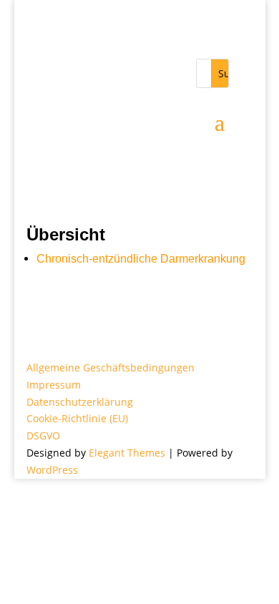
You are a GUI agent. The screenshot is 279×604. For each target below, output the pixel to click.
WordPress (52, 470)
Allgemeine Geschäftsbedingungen (110, 367)
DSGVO (43, 435)
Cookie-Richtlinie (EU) (77, 418)
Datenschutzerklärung (79, 402)
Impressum (53, 384)
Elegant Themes (127, 452)
